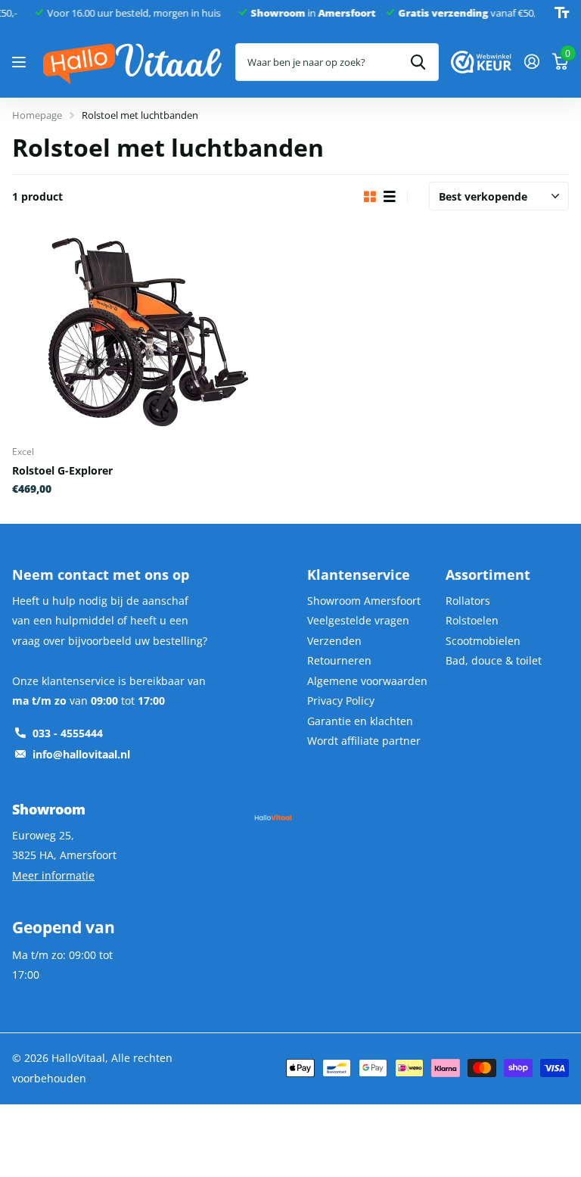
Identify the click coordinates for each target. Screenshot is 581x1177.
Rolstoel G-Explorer (62, 470)
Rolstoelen (472, 620)
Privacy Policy (340, 700)
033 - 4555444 (68, 733)
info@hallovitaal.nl (81, 754)
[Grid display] (370, 197)
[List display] (390, 197)
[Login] (531, 62)
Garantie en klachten (360, 721)
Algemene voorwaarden (367, 681)
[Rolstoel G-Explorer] (148, 332)
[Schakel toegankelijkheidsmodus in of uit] (562, 13)
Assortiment (488, 574)
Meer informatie (53, 875)
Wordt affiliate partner (364, 740)
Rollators (468, 600)
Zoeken (418, 62)
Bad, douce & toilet (494, 660)
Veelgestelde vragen (358, 620)
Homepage (37, 115)
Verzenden (334, 641)
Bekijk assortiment (21, 62)
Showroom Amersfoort (364, 600)
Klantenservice (358, 574)
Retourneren (339, 660)
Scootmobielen (483, 641)
